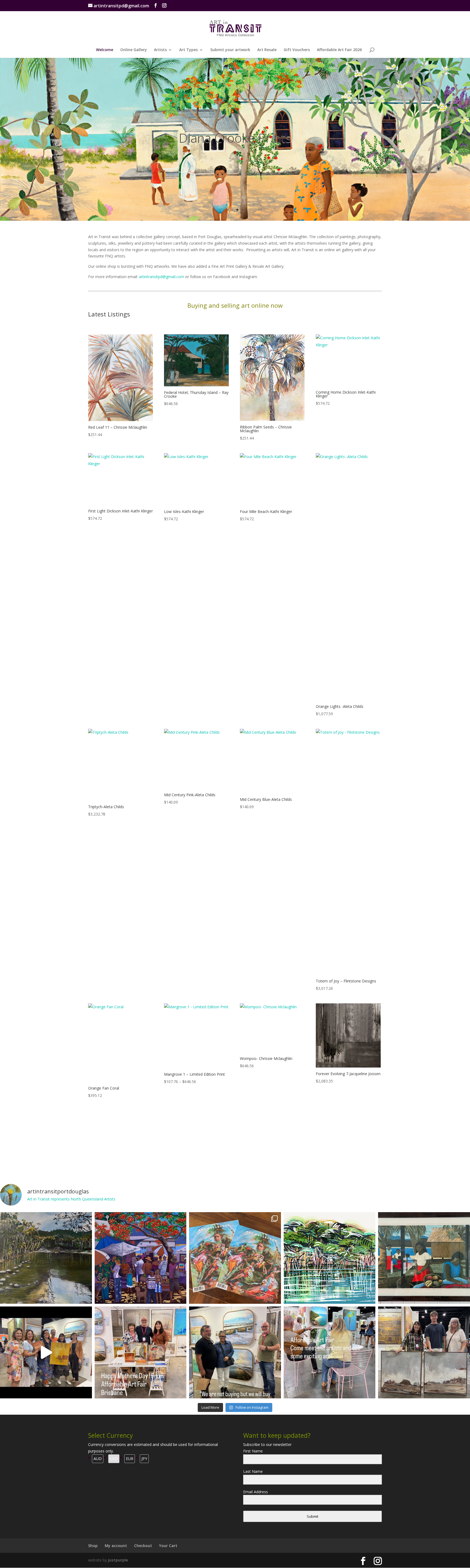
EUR (129, 1458)
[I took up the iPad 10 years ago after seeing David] (330, 1258)
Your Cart (168, 1545)
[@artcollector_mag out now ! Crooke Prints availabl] (235, 1258)
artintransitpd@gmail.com (161, 276)
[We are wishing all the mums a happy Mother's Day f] (141, 1352)
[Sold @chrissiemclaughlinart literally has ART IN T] (46, 1258)
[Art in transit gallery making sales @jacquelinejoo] (424, 1352)
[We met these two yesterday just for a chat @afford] (235, 1352)
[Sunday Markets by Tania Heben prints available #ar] (141, 1258)
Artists (160, 50)
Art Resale (267, 50)
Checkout (143, 1545)
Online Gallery (133, 50)
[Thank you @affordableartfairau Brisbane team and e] (46, 1352)
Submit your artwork (230, 50)
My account (116, 1545)
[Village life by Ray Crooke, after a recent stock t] (424, 1258)
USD (114, 1458)
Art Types (188, 50)
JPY (144, 1458)
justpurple (118, 1560)
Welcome (104, 50)
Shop (93, 1545)
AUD (98, 1458)
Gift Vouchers (297, 50)
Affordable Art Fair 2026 (339, 50)
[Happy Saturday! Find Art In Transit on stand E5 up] (330, 1352)
